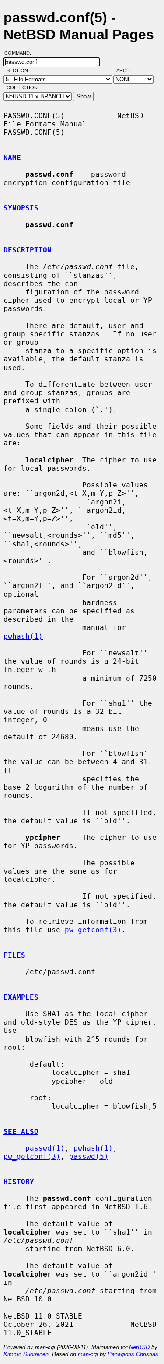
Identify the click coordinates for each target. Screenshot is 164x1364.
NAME (12, 158)
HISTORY (18, 1182)
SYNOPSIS (20, 208)
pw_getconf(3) (93, 930)
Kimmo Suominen (26, 1354)
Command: (20, 53)
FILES (14, 955)
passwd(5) (88, 1156)
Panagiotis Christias (133, 1354)
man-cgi (88, 1354)
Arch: (127, 70)
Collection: (23, 87)
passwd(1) (45, 1148)
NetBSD (139, 1347)
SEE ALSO (20, 1131)
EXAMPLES (20, 997)
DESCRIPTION (27, 250)
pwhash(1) (23, 636)
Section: (20, 70)
